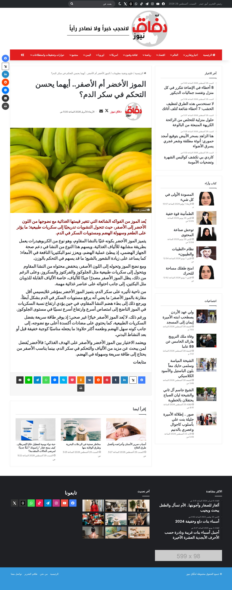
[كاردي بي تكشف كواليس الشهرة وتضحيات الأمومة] (93, 506)
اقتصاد (161, 54)
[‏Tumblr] (115, 380)
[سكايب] (63, 380)
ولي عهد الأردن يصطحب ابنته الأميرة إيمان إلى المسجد (178, 317)
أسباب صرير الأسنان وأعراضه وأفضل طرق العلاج (126, 445)
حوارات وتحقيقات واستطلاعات (48, 54)
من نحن (44, 573)
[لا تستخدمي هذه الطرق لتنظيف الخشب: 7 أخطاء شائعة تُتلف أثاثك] (139, 533)
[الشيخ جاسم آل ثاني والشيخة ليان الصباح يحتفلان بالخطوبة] (206, 394)
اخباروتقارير (191, 54)
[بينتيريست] (107, 380)
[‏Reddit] (98, 380)
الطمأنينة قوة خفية (180, 213)
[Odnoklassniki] (80, 380)
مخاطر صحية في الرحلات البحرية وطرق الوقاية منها (83, 445)
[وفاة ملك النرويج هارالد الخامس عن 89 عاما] (206, 340)
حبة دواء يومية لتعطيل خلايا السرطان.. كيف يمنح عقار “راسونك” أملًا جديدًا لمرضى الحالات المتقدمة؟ (35, 447)
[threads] (130, 3)
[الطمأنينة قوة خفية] (206, 218)
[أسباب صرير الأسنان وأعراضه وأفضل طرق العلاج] (126, 429)
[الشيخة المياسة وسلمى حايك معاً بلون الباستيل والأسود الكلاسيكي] (206, 365)
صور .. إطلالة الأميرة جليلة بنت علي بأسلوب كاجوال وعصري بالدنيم (178, 422)
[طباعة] (80, 388)
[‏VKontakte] (89, 380)
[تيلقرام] (37, 380)
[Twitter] (125, 3)
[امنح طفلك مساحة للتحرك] (206, 272)
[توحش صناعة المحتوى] (206, 234)
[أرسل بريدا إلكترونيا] (101, 111)
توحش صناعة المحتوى (184, 232)
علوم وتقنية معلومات (122, 73)
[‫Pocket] (72, 380)
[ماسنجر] (54, 380)
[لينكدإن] (124, 380)
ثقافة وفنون (131, 54)
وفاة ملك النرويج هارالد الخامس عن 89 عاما (180, 341)
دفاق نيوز (115, 111)
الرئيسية (207, 54)
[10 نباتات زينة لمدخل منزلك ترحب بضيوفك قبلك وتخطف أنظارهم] (139, 506)
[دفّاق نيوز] (116, 29)
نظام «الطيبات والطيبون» (183, 251)
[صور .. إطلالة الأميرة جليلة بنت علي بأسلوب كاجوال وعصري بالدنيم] (206, 418)
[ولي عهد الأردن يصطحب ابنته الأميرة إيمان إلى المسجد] (206, 316)
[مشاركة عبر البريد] (20, 380)
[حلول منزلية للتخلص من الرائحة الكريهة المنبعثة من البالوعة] (116, 533)
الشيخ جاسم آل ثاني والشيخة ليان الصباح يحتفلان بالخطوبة (178, 395)
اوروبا (101, 54)
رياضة (148, 54)
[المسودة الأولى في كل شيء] (206, 198)
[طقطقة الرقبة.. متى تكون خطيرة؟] (93, 533)
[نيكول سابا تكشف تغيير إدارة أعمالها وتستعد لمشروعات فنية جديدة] (139, 519)
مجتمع (75, 54)
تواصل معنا (16, 573)
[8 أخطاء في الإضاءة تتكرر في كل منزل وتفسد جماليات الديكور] (116, 506)
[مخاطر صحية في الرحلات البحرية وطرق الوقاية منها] (81, 429)
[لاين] (28, 380)
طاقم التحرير (30, 573)
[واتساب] (46, 380)
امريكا (114, 54)
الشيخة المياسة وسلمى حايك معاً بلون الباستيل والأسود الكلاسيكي (177, 368)
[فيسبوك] (141, 380)
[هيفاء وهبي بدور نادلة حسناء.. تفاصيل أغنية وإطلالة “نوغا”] (93, 519)
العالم (175, 54)
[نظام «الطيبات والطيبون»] (206, 253)
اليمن (88, 54)
